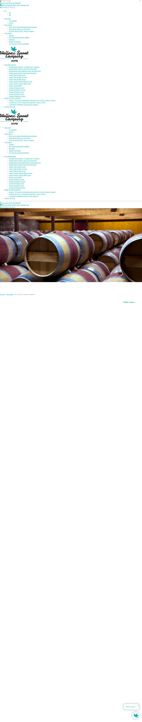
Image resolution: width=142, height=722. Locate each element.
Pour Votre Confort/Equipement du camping (23, 27)
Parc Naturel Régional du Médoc (19, 37)
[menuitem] (5, 11)
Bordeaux (12, 39)
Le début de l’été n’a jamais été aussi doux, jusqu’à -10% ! (27, 102)
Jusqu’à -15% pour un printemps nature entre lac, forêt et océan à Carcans (32, 100)
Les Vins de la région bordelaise (19, 44)
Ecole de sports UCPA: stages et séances (21, 31)
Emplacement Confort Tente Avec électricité (23, 69)
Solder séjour (129, 302)
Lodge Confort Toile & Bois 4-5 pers (20, 81)
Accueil (2, 294)
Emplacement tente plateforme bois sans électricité (25, 71)
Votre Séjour (8, 25)
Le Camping (13, 21)
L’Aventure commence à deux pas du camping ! (24, 104)
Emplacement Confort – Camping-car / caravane (24, 67)
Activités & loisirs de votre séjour (19, 29)
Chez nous (7, 18)
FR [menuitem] (5, 11)
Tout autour (8, 33)
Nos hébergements (10, 65)
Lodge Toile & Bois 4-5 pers (18, 77)
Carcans (11, 35)
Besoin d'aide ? (131, 707)
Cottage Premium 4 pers (16, 88)
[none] (73, 13)
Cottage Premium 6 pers (16, 94)
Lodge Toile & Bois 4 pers (17, 75)
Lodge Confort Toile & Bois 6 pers (20, 84)
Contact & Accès (9, 107)
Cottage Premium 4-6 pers (17, 90)
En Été (11, 23)
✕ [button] (138, 705)
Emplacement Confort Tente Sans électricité (22, 73)
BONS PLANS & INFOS (12, 98)
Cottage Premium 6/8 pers (17, 96)
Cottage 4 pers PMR (15, 86)
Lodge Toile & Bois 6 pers (17, 79)
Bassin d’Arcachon (15, 42)
